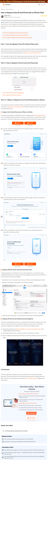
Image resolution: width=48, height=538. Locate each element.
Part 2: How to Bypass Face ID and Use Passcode (15, 35)
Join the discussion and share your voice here (16, 431)
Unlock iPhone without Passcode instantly (28, 393)
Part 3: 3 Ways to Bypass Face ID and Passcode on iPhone (17, 37)
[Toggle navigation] (44, 5)
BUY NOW (32, 413)
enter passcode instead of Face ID (32, 53)
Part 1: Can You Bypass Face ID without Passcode (15, 33)
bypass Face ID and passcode (15, 106)
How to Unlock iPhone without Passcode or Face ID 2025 (18, 439)
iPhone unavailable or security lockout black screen (28, 329)
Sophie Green (7, 15)
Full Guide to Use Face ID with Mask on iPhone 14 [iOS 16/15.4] (19, 441)
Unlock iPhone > (10, 9)
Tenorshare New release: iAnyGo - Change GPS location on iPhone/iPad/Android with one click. (24, 453)
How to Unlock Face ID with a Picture (12, 95)
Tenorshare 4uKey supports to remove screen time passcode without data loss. (24, 450)
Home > (4, 9)
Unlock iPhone (17, 17)
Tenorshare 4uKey (39, 115)
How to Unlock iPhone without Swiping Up (13, 92)
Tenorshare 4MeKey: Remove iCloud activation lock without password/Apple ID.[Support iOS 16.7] (24, 457)
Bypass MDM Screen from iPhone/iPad (27, 403)
